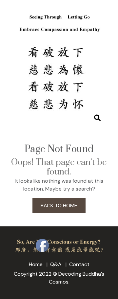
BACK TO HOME (59, 205)
